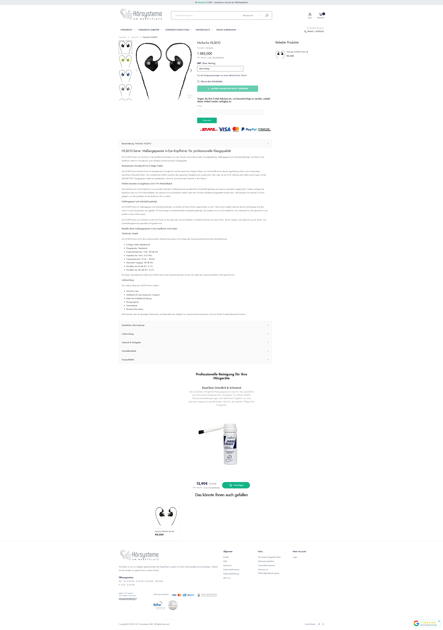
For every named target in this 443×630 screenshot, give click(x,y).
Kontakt (226, 557)
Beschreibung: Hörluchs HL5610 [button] (136, 143)
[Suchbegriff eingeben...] (267, 15)
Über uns (226, 577)
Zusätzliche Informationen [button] (133, 325)
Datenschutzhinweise (231, 569)
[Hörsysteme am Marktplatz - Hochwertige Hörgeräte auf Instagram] (323, 624)
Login (295, 557)
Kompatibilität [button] (128, 359)
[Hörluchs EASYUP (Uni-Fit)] (280, 53)
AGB (225, 561)
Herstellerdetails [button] (129, 351)
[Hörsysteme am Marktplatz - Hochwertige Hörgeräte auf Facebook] (319, 624)
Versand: (202, 2)
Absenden (207, 120)
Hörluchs (158, 528)
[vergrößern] (190, 96)
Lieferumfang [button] (128, 333)
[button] (191, 70)
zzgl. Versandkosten (216, 57)
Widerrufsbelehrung (231, 573)
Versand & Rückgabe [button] (131, 342)
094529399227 (128, 599)
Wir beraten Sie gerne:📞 (314, 30)
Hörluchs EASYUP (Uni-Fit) (297, 51)
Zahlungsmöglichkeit (266, 561)
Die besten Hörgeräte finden (269, 557)
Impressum (227, 565)
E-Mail (199, 105)
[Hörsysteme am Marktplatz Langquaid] (416, 623)
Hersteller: (201, 48)
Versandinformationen (266, 565)
